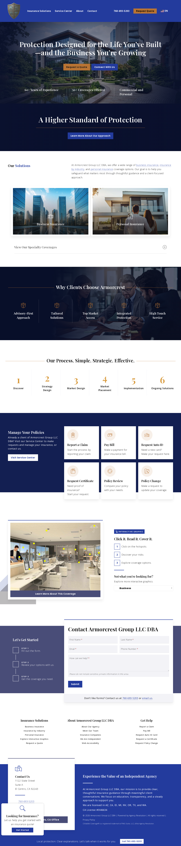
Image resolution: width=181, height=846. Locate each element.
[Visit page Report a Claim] (81, 442)
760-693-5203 (130, 698)
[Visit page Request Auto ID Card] (155, 442)
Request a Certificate (146, 739)
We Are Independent (90, 739)
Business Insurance (34, 726)
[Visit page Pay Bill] (118, 442)
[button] (76, 67)
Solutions (22, 165)
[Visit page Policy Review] (118, 480)
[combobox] (143, 588)
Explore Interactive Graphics (34, 739)
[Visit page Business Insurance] (50, 211)
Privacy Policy (89, 819)
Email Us (23, 805)
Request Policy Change (146, 743)
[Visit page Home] (13, 11)
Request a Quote (34, 743)
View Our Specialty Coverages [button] (35, 247)
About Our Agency (91, 726)
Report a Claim (146, 726)
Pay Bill (146, 730)
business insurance (147, 165)
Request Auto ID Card (146, 734)
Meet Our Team (90, 730)
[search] (174, 11)
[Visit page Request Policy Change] (155, 480)
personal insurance (102, 169)
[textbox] (144, 588)
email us (147, 698)
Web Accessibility (90, 743)
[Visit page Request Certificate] (81, 480)
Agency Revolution (137, 815)
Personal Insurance (34, 734)
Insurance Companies (90, 734)
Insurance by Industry (34, 730)
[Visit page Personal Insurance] (130, 211)
